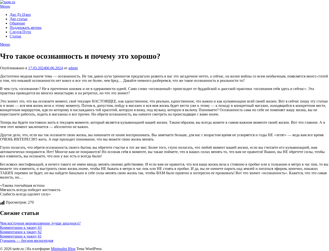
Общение (17, 23)
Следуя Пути (20, 32)
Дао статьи (18, 19)
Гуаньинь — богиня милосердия (26, 240)
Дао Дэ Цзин (20, 15)
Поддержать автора (25, 28)
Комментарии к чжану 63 (21, 227)
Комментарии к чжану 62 (21, 232)
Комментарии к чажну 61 (21, 236)
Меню (5, 6)
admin (73, 68)
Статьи (15, 36)
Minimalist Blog (63, 249)
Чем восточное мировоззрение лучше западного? (40, 223)
